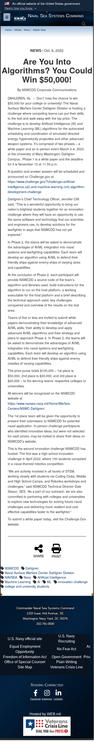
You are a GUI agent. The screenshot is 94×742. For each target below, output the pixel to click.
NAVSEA (11, 577)
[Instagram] (47, 694)
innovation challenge (73, 582)
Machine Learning (18, 582)
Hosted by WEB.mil (45, 714)
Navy (27, 577)
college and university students (27, 586)
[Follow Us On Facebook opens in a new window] (35, 694)
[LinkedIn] (58, 694)
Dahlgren (32, 568)
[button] (21, 8)
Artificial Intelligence (52, 577)
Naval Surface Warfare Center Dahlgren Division (39, 572)
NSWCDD (12, 568)
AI (38, 582)
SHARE (38, 556)
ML (49, 582)
